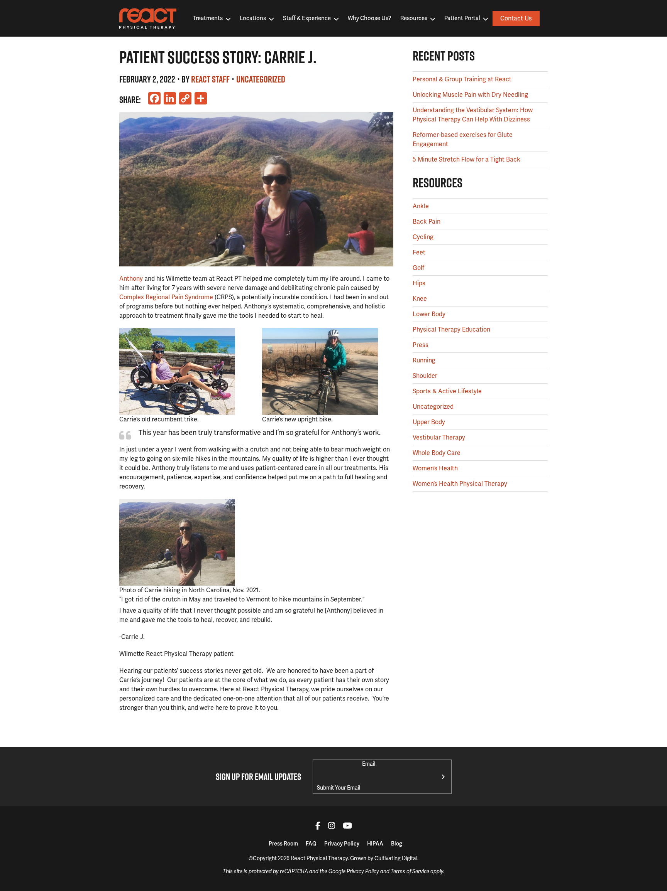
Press (420, 345)
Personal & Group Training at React (462, 79)
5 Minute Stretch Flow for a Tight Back (466, 159)
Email (368, 763)
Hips (419, 283)
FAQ (311, 843)
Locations (253, 18)
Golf (418, 268)
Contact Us (516, 18)
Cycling (423, 237)
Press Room (283, 843)
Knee (420, 299)
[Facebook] (317, 826)
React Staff (210, 79)
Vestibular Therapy (439, 437)
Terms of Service (410, 871)
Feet (419, 252)
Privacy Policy (341, 843)
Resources (413, 18)
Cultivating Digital (395, 858)
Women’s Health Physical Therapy (460, 484)
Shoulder (425, 376)
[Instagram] (331, 826)
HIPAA (375, 843)
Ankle (421, 206)
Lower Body (429, 314)
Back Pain (426, 221)
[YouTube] (347, 826)
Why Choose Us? (369, 18)
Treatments (208, 18)
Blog (396, 843)
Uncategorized (260, 79)
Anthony (131, 279)
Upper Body (429, 422)
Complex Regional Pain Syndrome (166, 297)
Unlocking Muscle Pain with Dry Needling (470, 95)
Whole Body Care (436, 453)
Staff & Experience (307, 18)
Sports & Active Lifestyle (447, 391)
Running (424, 360)
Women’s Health (435, 468)
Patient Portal (462, 18)
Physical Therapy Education (451, 329)
